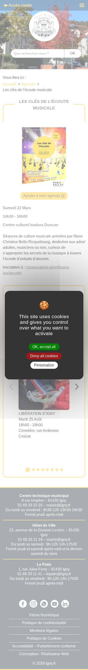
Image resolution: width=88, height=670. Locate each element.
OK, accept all (44, 347)
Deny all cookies (44, 356)
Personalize (44, 365)
